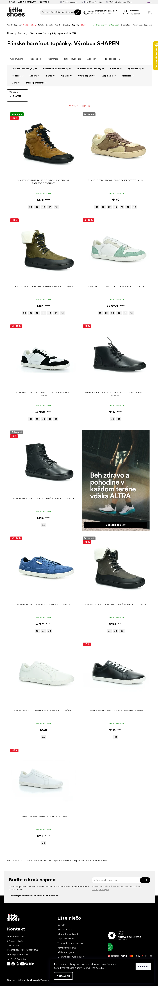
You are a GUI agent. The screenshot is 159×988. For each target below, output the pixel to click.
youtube (27, 963)
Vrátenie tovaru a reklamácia (71, 943)
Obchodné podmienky (68, 934)
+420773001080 (18, 963)
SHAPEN (17, 96)
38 (30, 207)
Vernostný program (66, 947)
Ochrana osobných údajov (70, 957)
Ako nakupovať (27, 2)
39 (109, 207)
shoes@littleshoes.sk (17, 954)
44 (49, 207)
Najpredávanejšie (72, 59)
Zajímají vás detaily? (93, 967)
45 (56, 207)
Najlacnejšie (35, 59)
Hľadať (77, 12)
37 (97, 207)
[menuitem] (14, 25)
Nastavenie (63, 975)
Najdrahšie (53, 59)
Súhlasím (143, 966)
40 (37, 207)
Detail (41, 172)
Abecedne (92, 59)
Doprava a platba (65, 938)
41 (122, 207)
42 (128, 207)
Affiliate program (65, 952)
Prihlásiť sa (145, 880)
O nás (12, 2)
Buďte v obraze (8, 963)
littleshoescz (13, 963)
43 (43, 207)
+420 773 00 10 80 (16, 959)
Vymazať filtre (78, 106)
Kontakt (44, 2)
